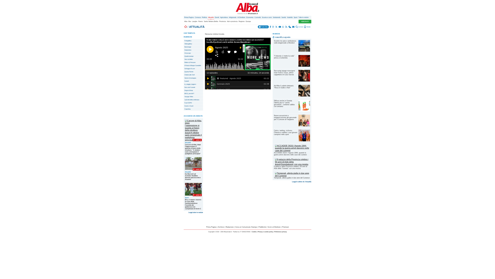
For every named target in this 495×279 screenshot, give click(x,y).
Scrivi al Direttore (274, 227)
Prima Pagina (189, 17)
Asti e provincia (232, 21)
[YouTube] (280, 27)
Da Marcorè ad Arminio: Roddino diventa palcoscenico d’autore (193, 176)
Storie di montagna (190, 78)
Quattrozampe (188, 56)
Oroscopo (187, 53)
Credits (254, 232)
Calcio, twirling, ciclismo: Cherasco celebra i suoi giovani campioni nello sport (285, 132)
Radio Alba (264, 27)
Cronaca (198, 17)
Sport (295, 17)
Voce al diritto (188, 59)
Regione (242, 21)
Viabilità (290, 17)
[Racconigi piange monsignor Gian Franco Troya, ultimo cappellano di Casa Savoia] (304, 81)
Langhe (194, 21)
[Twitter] (276, 27)
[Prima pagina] (185, 26)
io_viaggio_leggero (190, 84)
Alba (185, 21)
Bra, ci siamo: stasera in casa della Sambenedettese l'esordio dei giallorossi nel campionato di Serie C (193, 204)
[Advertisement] (292, 204)
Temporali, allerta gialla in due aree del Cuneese (292, 178)
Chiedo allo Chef (189, 75)
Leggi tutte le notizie (195, 212)
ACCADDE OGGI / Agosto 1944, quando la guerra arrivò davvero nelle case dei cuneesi (290, 154)
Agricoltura (224, 17)
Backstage (187, 47)
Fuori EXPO (188, 103)
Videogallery (188, 44)
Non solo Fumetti (189, 87)
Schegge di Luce (189, 68)
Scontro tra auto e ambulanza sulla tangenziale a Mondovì (285, 42)
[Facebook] (270, 27)
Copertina (187, 109)
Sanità (283, 17)
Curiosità (257, 17)
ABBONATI (305, 21)
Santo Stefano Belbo (211, 21)
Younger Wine (188, 96)
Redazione (230, 227)
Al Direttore (241, 17)
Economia (249, 17)
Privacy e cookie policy (265, 232)
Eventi (217, 17)
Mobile (308, 27)
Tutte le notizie (303, 17)
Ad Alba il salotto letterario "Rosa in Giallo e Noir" (284, 87)
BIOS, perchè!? (189, 93)
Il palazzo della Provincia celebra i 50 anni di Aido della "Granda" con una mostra (290, 167)
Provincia (222, 21)
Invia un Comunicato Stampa (246, 227)
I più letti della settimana (191, 99)
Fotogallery (187, 40)
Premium (285, 227)
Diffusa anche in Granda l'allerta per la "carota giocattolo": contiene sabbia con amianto (284, 103)
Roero (200, 21)
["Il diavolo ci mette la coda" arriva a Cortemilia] (304, 66)
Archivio (300, 27)
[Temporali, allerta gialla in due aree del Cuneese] (292, 176)
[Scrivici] (293, 27)
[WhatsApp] (283, 27)
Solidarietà (276, 17)
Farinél (186, 81)
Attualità (211, 17)
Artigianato (232, 17)
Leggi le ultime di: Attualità (301, 182)
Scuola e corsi (267, 17)
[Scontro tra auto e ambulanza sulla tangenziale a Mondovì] (304, 51)
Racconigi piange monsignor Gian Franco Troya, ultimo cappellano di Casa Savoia (284, 73)
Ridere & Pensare (190, 62)
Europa (248, 21)
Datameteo (187, 50)
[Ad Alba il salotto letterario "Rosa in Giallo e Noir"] (304, 96)
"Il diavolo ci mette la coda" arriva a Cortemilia (284, 57)
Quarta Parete (188, 71)
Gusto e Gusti (188, 106)
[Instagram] (273, 27)
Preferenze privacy (280, 232)
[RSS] (286, 27)
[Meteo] (289, 27)
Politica (204, 17)
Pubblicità (262, 227)
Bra (189, 21)
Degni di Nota (188, 90)
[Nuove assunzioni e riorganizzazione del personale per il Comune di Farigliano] (304, 126)
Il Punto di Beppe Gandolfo (192, 65)
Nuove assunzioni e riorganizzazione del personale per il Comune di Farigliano (285, 117)
